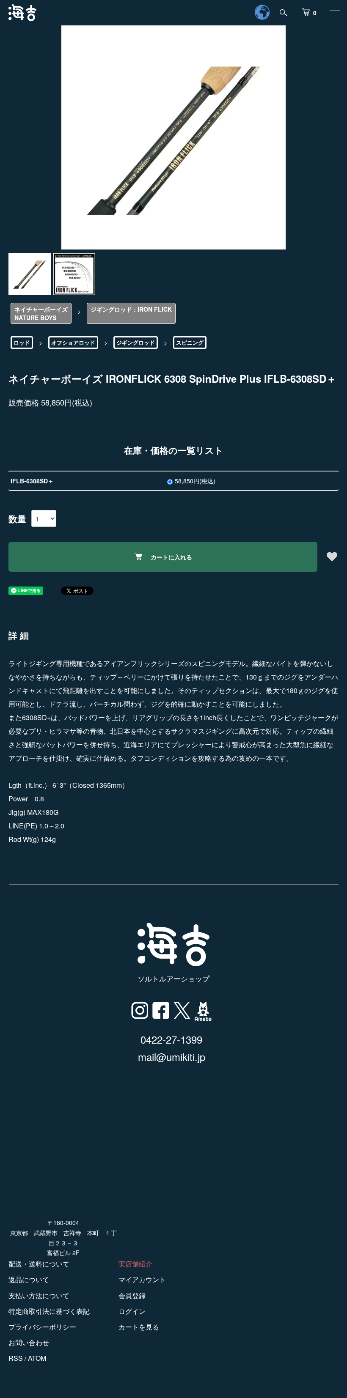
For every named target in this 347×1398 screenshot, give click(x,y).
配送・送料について (38, 1264)
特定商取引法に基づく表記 (49, 1311)
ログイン (132, 1311)
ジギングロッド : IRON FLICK (131, 309)
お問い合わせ (28, 1342)
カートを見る (138, 1327)
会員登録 (132, 1295)
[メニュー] (334, 12)
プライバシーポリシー (42, 1327)
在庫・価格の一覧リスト (173, 450)
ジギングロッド (135, 342)
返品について (28, 1279)
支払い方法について (38, 1295)
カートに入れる (171, 557)
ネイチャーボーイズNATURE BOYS (41, 313)
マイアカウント (142, 1279)
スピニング (190, 342)
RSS (15, 1358)
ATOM (37, 1358)
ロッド (22, 342)
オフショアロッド (73, 342)
